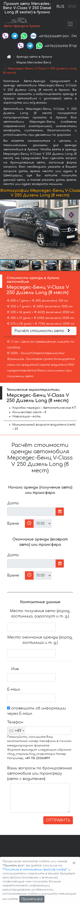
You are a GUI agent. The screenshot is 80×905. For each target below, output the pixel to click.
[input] (31, 511)
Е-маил (13, 689)
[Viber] (5, 35)
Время (13, 524)
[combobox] (16, 731)
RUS (60, 7)
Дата (13, 503)
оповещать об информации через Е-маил (36, 711)
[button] (76, 229)
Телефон (14, 722)
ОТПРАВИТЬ (58, 820)
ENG (72, 7)
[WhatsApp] (24, 35)
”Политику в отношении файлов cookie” (34, 869)
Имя (15, 669)
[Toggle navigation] (70, 24)
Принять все (31, 899)
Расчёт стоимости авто (39, 331)
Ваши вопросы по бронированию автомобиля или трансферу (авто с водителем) (39, 773)
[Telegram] (14, 35)
